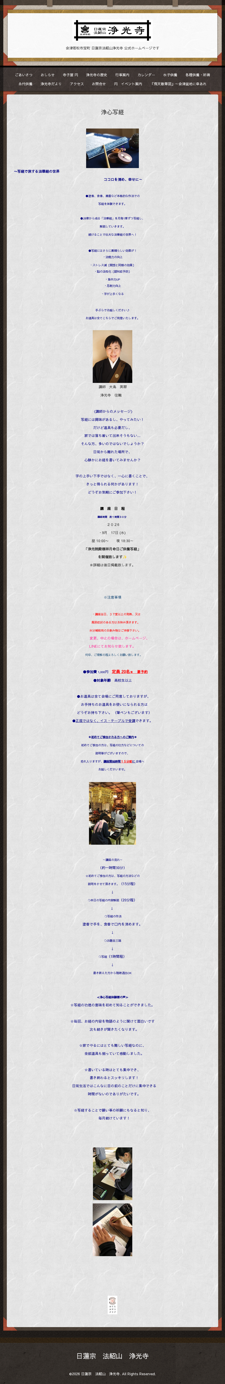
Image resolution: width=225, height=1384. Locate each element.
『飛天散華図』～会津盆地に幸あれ (178, 83)
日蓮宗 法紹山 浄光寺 (112, 1355)
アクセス (77, 83)
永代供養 (25, 83)
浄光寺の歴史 (96, 74)
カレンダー (146, 74)
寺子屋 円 (70, 74)
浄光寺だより (51, 83)
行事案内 (122, 74)
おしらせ (48, 74)
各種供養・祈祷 (197, 74)
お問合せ (99, 83)
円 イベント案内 (128, 83)
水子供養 (170, 74)
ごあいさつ (24, 74)
